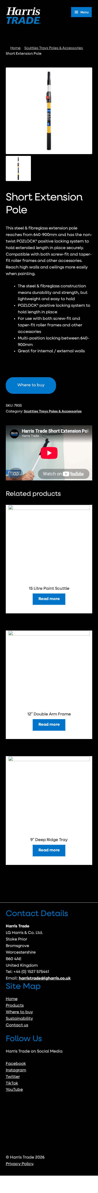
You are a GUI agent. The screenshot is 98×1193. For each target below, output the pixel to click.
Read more (49, 599)
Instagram (16, 1070)
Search (49, 1184)
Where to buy (19, 1012)
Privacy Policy (19, 1164)
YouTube (14, 1090)
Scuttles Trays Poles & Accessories (53, 48)
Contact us (17, 1025)
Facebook (16, 1064)
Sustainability (19, 1019)
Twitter (13, 1077)
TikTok (12, 1083)
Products (15, 1006)
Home (15, 48)
